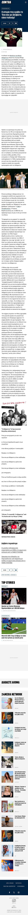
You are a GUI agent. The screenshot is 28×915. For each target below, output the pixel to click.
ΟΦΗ (18, 206)
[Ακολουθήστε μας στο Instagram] (18, 892)
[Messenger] (16, 23)
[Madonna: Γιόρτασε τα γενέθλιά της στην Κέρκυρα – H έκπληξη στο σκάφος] (7, 791)
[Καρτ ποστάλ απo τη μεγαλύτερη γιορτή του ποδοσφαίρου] (7, 806)
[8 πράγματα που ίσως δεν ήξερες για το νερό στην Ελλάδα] (7, 732)
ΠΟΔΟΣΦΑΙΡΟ (5, 615)
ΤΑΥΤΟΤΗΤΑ (18, 883)
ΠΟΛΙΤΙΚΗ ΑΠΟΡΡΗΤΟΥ (9, 886)
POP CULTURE (5, 574)
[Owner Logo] (14, 901)
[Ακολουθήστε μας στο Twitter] (14, 892)
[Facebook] (9, 23)
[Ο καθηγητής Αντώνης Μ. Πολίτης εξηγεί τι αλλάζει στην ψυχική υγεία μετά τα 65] (7, 850)
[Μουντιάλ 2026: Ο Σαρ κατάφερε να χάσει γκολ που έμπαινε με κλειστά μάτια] (14, 626)
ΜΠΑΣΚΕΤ (4, 586)
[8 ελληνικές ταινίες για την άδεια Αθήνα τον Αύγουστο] (7, 747)
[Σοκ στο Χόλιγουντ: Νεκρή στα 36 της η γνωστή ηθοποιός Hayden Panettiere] (7, 703)
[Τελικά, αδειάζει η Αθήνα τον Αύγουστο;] (7, 762)
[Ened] (14, 907)
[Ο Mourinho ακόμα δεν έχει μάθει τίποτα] (7, 718)
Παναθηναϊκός (6, 208)
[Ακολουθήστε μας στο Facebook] (9, 892)
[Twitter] (12, 23)
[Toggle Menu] (25, 2)
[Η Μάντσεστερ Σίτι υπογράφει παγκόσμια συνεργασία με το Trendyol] (7, 865)
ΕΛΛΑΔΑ (13, 574)
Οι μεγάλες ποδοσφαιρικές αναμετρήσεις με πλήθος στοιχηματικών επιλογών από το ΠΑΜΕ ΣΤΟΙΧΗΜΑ (14, 550)
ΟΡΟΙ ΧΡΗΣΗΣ (10, 883)
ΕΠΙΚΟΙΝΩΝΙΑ (20, 886)
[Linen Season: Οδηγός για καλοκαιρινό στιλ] (7, 821)
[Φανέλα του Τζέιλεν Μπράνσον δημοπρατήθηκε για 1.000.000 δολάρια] (14, 596)
